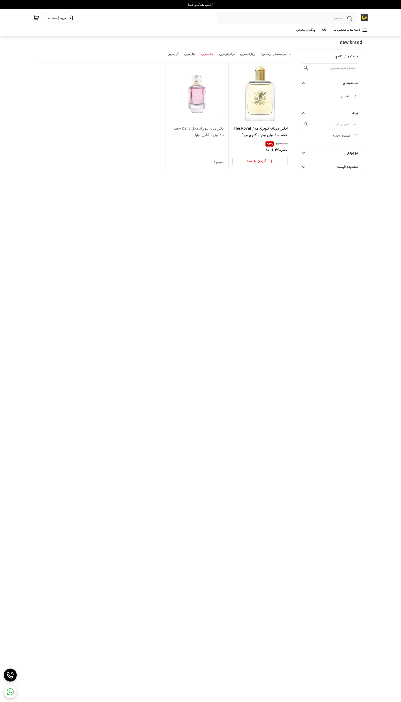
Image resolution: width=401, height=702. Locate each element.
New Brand (341, 136)
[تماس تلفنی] (10, 675)
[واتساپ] (10, 691)
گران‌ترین (173, 53)
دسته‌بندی (350, 83)
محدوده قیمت (347, 167)
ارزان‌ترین (190, 53)
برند (355, 113)
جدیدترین (207, 53)
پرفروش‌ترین (227, 53)
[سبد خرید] (36, 18)
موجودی (352, 153)
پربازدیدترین (247, 53)
